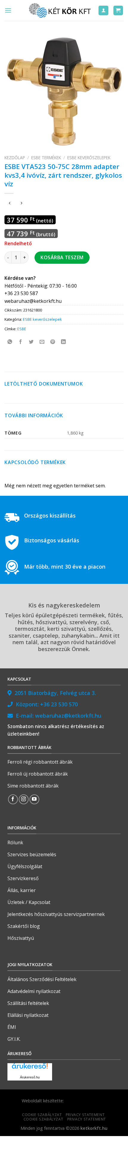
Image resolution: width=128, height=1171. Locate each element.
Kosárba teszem (62, 257)
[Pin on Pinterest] (53, 342)
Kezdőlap (14, 157)
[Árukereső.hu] (29, 1068)
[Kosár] (118, 11)
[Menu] (8, 10)
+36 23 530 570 (59, 704)
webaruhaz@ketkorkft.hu (68, 715)
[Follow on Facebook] (13, 799)
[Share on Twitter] (31, 342)
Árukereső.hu (30, 1077)
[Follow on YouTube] (34, 799)
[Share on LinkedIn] (63, 342)
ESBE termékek (46, 157)
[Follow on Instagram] (24, 799)
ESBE (21, 328)
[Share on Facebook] (21, 342)
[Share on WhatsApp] (10, 342)
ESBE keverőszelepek (88, 157)
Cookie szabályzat (42, 1114)
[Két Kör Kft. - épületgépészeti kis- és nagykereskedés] (60, 10)
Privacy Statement (85, 1114)
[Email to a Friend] (42, 342)
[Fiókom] (103, 11)
